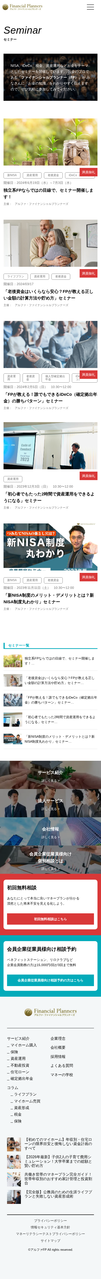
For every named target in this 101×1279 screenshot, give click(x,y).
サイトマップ (50, 1241)
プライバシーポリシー (50, 1220)
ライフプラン (25, 1094)
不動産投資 (20, 1065)
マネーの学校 (61, 1075)
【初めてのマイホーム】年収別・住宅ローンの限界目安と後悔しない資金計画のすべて (58, 1143)
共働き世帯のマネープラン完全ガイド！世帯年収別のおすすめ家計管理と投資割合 (58, 1178)
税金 (18, 1114)
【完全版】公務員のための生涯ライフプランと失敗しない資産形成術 (58, 1194)
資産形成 (21, 1108)
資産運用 (18, 1058)
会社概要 (58, 1047)
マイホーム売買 (27, 1101)
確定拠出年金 (22, 1079)
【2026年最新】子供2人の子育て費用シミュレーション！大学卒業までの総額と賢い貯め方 (58, 1161)
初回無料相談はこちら (50, 919)
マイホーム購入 (24, 1045)
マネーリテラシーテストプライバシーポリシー (50, 1234)
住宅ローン (20, 1072)
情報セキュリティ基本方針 (50, 1227)
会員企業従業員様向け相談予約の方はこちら (50, 980)
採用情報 (58, 1057)
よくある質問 (61, 1066)
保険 (14, 1052)
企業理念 (58, 1038)
